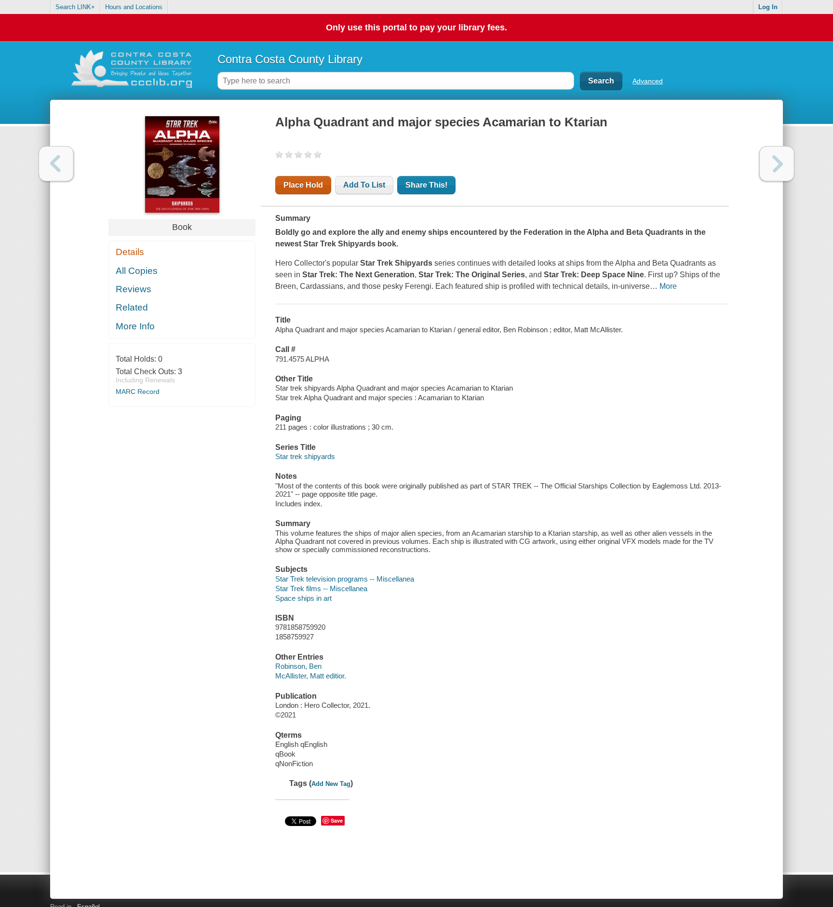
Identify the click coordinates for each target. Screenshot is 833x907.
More (668, 286)
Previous (56, 163)
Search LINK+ (75, 7)
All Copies (137, 271)
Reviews (133, 289)
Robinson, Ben (298, 666)
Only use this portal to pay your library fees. (416, 27)
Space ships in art (303, 598)
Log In (768, 7)
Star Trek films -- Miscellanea (321, 588)
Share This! (426, 185)
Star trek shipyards (305, 456)
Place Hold (303, 185)
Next (776, 163)
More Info (135, 326)
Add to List (364, 185)
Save (337, 820)
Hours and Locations (133, 7)
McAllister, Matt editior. (310, 676)
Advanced (647, 81)
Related (132, 307)
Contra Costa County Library (290, 59)
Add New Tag (330, 783)
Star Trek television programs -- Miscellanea (344, 579)
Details (130, 252)
